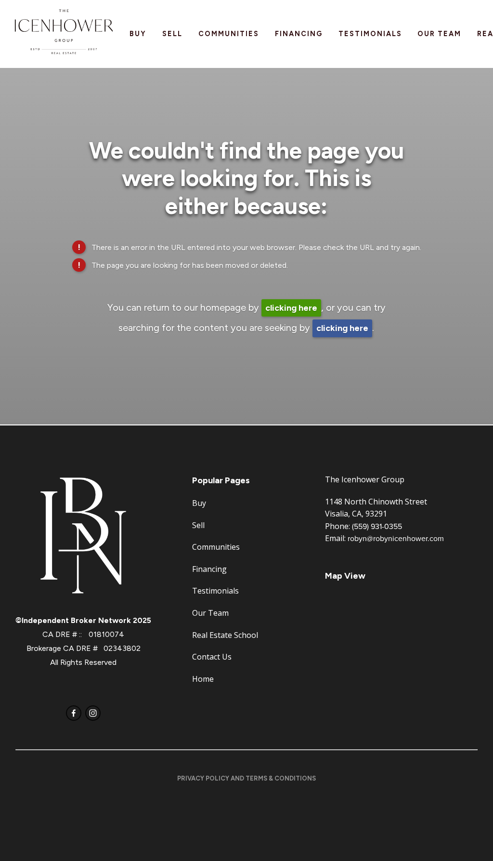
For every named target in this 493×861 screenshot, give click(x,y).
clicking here (291, 308)
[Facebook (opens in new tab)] (73, 713)
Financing (299, 33)
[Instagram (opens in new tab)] (93, 713)
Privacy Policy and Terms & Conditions (246, 778)
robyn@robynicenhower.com (396, 538)
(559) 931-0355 (377, 526)
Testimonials (370, 33)
